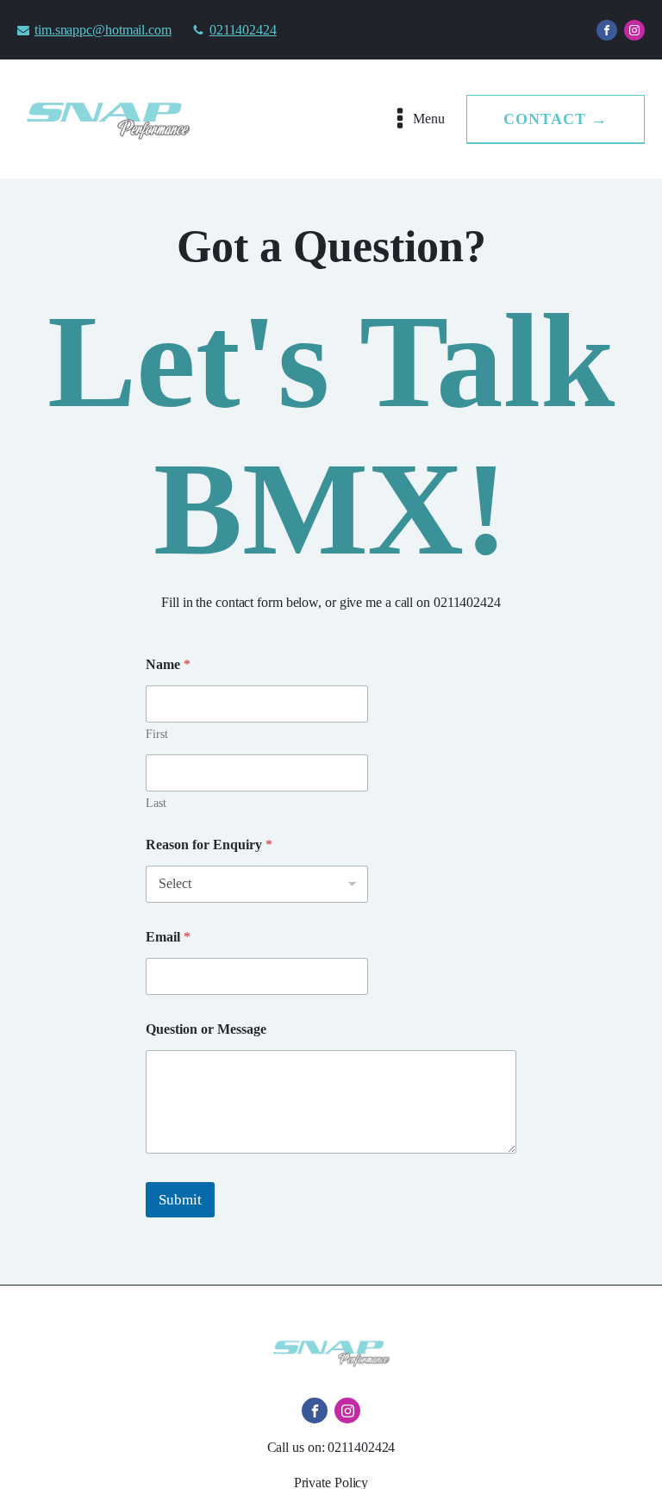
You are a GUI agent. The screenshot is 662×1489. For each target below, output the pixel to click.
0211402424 (243, 29)
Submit (180, 1200)
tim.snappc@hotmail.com (103, 29)
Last (156, 803)
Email (168, 936)
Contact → (555, 119)
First (157, 734)
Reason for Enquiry (209, 844)
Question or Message (206, 1029)
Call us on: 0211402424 (331, 1447)
